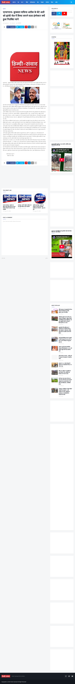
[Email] (32, 27)
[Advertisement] (24, 42)
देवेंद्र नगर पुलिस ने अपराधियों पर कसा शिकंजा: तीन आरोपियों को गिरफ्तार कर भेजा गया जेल (65, 372)
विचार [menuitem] (52, 2)
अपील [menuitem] (56, 2)
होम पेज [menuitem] (14, 2)
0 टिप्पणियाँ (19, 23)
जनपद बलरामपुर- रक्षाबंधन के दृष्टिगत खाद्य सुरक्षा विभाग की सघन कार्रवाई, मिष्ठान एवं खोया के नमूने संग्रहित (9, 207)
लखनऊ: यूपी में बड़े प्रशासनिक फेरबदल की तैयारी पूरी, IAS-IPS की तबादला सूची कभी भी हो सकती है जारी (65, 349)
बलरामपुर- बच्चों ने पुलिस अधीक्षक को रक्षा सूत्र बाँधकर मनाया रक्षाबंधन (24, 205)
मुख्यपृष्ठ (4, 8)
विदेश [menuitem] (27, 2)
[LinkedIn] (29, 27)
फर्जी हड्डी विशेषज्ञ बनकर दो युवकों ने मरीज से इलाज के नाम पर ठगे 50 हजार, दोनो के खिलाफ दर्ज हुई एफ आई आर (65, 340)
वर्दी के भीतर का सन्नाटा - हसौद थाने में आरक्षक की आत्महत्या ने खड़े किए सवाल (65, 357)
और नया (3, 258)
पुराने (46, 258)
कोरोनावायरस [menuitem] (32, 2)
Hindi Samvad (14, 681)
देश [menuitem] (18, 2)
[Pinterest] (26, 27)
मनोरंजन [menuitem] (47, 2)
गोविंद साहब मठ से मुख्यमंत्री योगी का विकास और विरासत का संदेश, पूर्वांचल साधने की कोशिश (65, 311)
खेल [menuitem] (38, 2)
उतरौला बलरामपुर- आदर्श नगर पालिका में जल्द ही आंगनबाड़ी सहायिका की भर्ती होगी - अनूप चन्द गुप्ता (39, 207)
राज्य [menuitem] (22, 2)
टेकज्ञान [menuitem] (42, 2)
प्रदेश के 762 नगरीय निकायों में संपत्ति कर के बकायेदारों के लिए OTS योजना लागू (65, 365)
